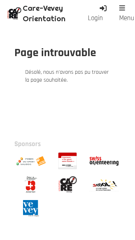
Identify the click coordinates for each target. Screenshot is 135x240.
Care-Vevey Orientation (44, 13)
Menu (126, 18)
